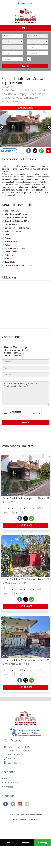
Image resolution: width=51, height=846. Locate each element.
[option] (25, 128)
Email (8, 842)
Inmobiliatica (24, 814)
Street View (10, 150)
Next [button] (49, 128)
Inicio (6, 778)
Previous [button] (2, 128)
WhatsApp (42, 842)
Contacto (8, 786)
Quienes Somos (11, 782)
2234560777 (26, 3)
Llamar (25, 842)
